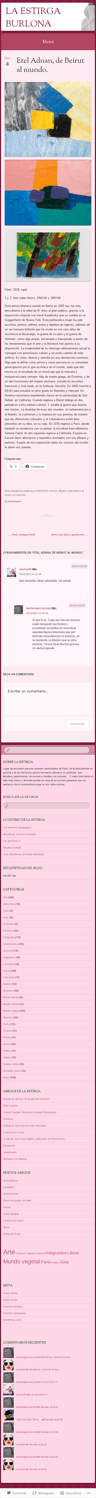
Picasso (7, 1030)
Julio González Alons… (28, 1419)
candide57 (8, 1187)
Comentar (77, 724)
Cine (5, 910)
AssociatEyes (10, 1180)
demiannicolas (11, 1193)
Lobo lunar (9, 977)
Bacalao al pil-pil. (12, 847)
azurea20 (25, 569)
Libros (6, 970)
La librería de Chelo (13, 1132)
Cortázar (20, 1253)
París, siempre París (22, 534)
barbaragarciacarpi (38, 608)
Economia (8, 924)
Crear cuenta (10, 1293)
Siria (64, 1262)
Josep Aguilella (11, 1214)
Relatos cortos (11, 1064)
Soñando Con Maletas (15, 1159)
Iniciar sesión (10, 1299)
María (6, 1227)
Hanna (6, 1207)
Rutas (6, 1077)
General (7, 950)
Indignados (9, 957)
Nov (7, 59)
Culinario (30, 1253)
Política (7, 1050)
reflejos (7, 1057)
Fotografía (8, 937)
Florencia (8, 930)
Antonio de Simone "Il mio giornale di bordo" (26, 1099)
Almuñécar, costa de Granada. (19, 834)
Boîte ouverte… (11, 1105)
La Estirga (8, 964)
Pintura (7, 1037)
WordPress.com (12, 1320)
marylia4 (20, 1369)
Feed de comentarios (14, 1313)
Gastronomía (10, 944)
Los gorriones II (11, 841)
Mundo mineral (11, 1004)
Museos (7, 1017)
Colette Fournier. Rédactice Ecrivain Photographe (29, 1112)
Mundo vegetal (11, 1010)
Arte (55, 491)
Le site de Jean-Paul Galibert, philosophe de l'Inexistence (34, 1139)
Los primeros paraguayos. (17, 827)
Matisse (7, 984)
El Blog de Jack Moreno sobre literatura (24, 1125)
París (6, 1024)
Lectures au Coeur (13, 1220)
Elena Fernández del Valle (17, 1200)
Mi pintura (8, 990)
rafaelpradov (10, 1152)
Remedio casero (12, 1070)
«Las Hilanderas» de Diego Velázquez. (24, 854)
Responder (79, 566)
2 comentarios (13, 501)
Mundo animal (10, 997)
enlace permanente (15, 495)
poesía (6, 1044)
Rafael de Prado (12, 1234)
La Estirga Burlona (33, 18)
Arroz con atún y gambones (69, 534)
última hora (9, 904)
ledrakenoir (9, 1145)
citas (5, 917)
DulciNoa (8, 1119)
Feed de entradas (12, 1306)
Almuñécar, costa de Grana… (56, 1357)
